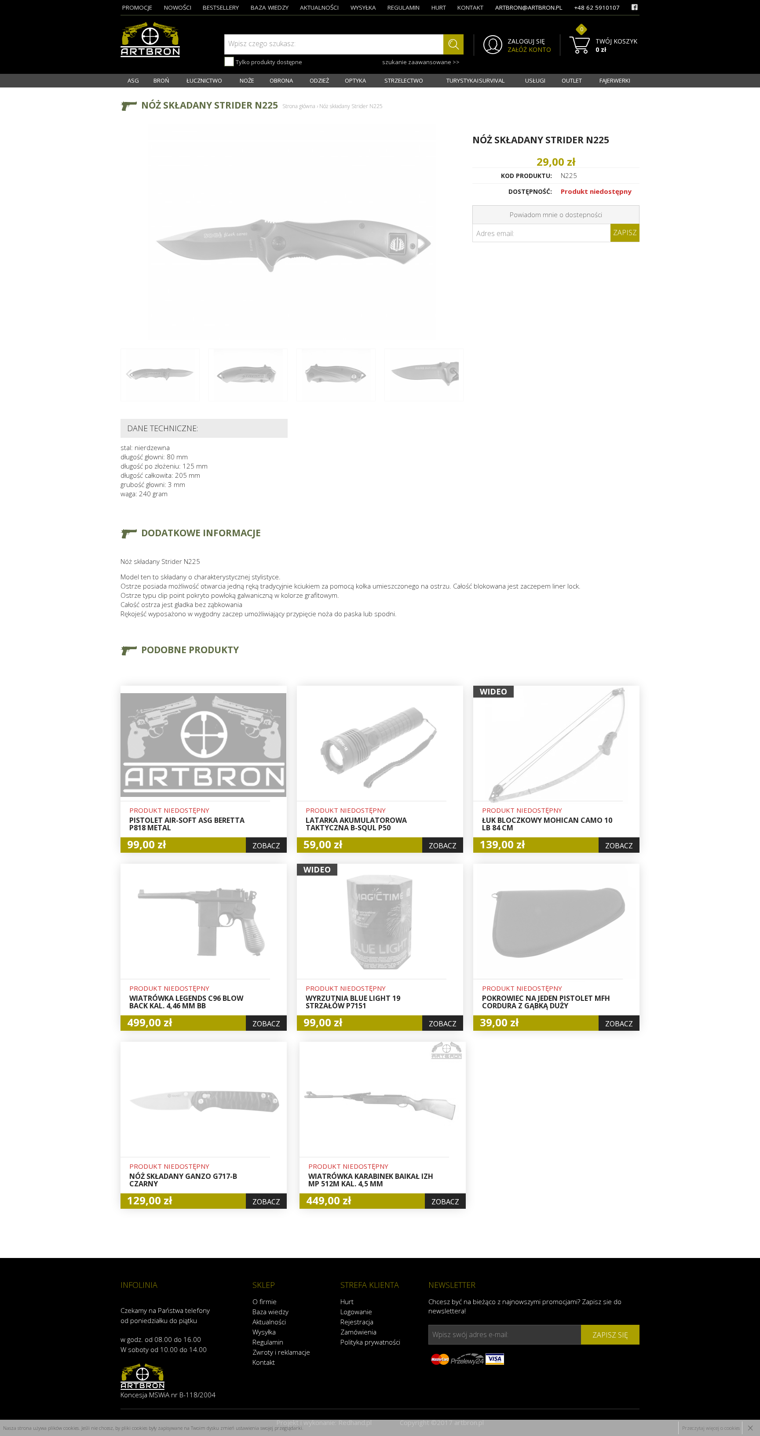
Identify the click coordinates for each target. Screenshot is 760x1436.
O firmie (264, 1301)
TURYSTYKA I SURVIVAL (475, 80)
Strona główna (298, 106)
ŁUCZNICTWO (204, 80)
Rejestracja (356, 1321)
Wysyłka (264, 1331)
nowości (177, 7)
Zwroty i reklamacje (281, 1352)
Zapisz (625, 232)
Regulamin (267, 1342)
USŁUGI (535, 80)
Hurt (347, 1301)
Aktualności (269, 1321)
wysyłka (363, 7)
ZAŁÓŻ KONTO (529, 50)
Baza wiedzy (270, 1311)
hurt (438, 7)
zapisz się (610, 1335)
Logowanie (356, 1311)
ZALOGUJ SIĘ (526, 41)
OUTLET (572, 80)
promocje (137, 7)
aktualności (319, 7)
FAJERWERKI (614, 80)
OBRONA (281, 80)
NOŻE (247, 80)
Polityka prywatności (370, 1342)
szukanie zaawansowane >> (421, 62)
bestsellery (221, 7)
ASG (133, 80)
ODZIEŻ (319, 80)
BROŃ (161, 80)
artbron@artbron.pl (529, 7)
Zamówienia (358, 1331)
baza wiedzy (270, 7)
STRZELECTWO (403, 80)
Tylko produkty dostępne (268, 62)
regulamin (403, 7)
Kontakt (263, 1362)
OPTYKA (355, 80)
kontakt (470, 7)
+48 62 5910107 (597, 7)
